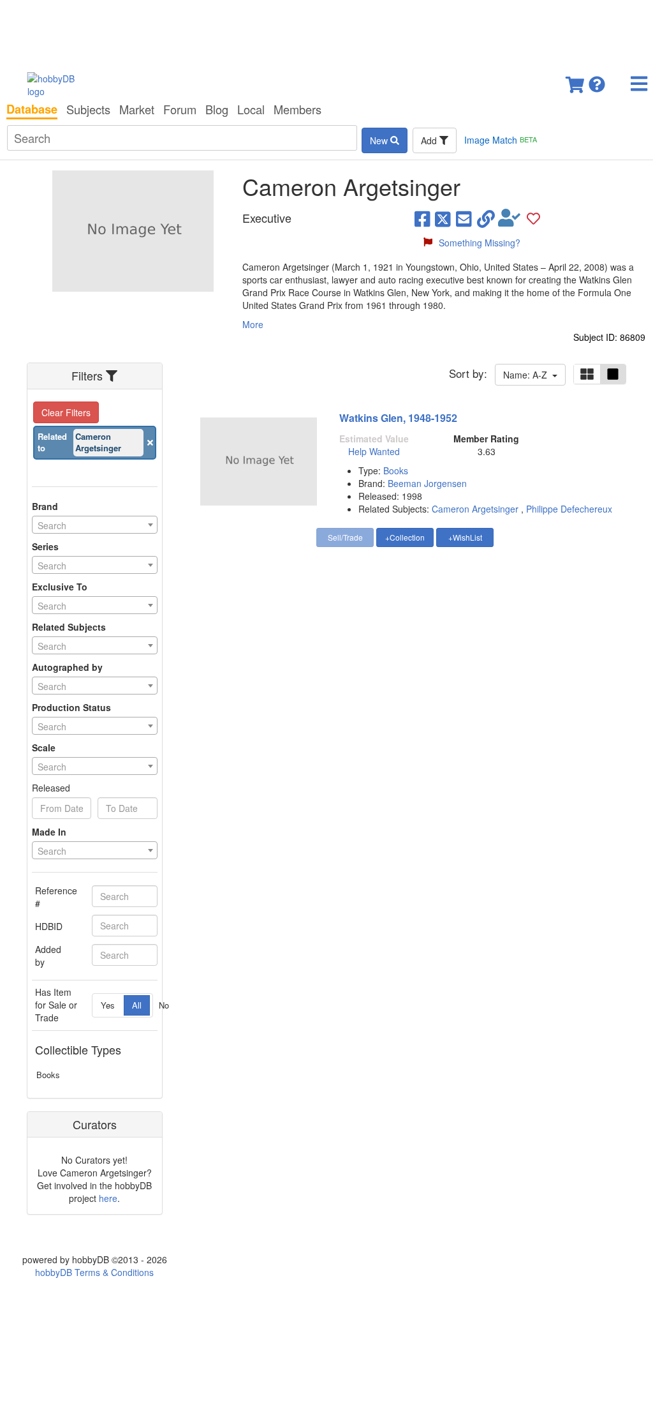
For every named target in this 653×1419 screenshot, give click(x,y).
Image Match (500, 139)
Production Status (71, 707)
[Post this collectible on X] (443, 218)
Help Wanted (374, 451)
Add (430, 140)
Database (31, 109)
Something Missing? (479, 242)
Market (136, 109)
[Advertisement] (326, 32)
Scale (43, 747)
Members (297, 109)
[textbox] (95, 525)
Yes (108, 1005)
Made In (49, 831)
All (137, 1005)
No (164, 1005)
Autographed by (67, 667)
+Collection (405, 537)
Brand (45, 506)
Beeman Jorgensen (427, 483)
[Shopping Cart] (576, 81)
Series (45, 546)
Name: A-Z (527, 374)
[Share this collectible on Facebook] (422, 218)
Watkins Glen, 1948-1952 (398, 417)
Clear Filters (66, 412)
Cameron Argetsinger (475, 508)
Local (251, 109)
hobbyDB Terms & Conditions (94, 1272)
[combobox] (95, 525)
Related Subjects (69, 626)
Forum (179, 109)
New (380, 140)
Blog (216, 109)
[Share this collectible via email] (464, 218)
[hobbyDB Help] (597, 81)
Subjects (88, 109)
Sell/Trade (345, 537)
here (108, 1198)
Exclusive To (59, 586)
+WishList (465, 537)
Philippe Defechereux (569, 508)
